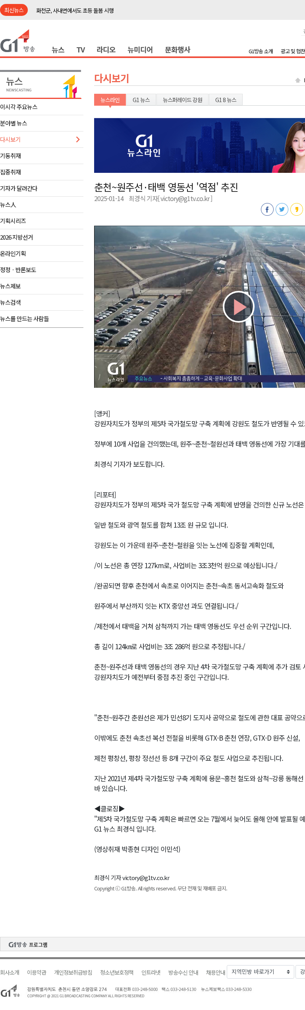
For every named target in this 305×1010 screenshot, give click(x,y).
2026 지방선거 (16, 237)
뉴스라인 (110, 100)
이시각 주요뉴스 (18, 107)
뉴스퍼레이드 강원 (182, 100)
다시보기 (10, 139)
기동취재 (10, 155)
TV (80, 49)
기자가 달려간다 (18, 188)
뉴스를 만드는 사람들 (24, 318)
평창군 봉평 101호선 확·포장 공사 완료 (78, 10)
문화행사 (177, 49)
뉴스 (58, 49)
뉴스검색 (10, 302)
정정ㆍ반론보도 (18, 269)
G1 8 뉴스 (225, 100)
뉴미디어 (140, 49)
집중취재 (10, 172)
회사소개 (9, 972)
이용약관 (36, 972)
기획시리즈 (13, 221)
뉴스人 (8, 204)
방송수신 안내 (183, 972)
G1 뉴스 (141, 100)
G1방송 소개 (261, 51)
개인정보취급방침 (73, 972)
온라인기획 (13, 253)
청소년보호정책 (116, 972)
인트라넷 (150, 972)
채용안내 (215, 972)
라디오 (106, 49)
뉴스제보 (10, 286)
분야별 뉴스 (13, 123)
